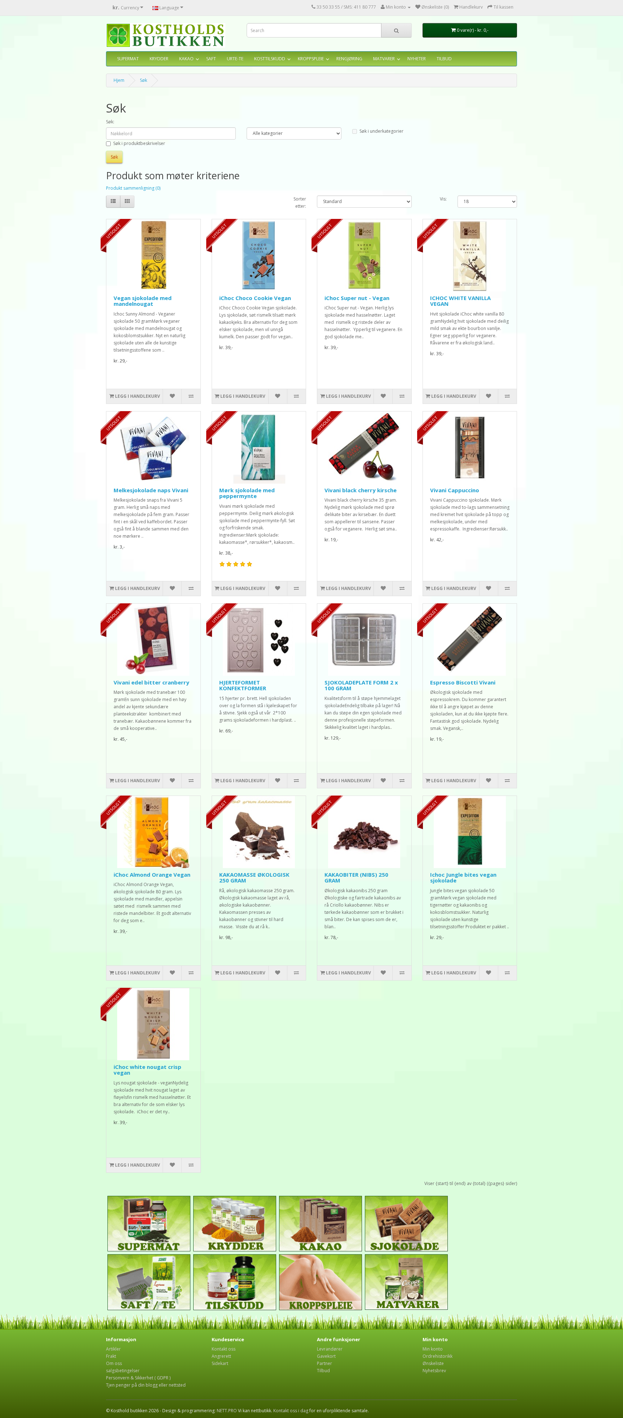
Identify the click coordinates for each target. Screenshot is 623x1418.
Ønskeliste (433, 1363)
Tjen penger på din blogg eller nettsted (146, 1385)
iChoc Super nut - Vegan (356, 297)
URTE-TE (235, 59)
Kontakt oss (223, 1349)
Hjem (119, 80)
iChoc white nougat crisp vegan (147, 1069)
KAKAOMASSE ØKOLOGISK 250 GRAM (254, 877)
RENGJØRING (349, 59)
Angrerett (221, 1356)
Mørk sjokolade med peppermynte (247, 493)
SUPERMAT (128, 59)
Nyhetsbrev (434, 1371)
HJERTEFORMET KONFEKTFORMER (242, 685)
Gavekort (326, 1356)
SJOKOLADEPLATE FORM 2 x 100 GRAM (361, 685)
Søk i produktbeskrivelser (139, 143)
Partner (324, 1363)
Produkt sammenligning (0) (133, 188)
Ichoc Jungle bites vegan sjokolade (463, 877)
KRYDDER (159, 59)
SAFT (211, 59)
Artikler (113, 1349)
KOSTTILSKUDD (269, 59)
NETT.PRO (227, 1411)
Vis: (443, 199)
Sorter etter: (299, 202)
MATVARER (384, 59)
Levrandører (330, 1349)
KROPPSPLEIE (311, 59)
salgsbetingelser (123, 1371)
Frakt (111, 1356)
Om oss (114, 1363)
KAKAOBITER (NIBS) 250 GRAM (356, 877)
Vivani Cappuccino (454, 490)
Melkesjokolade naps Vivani (151, 490)
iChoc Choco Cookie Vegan (255, 297)
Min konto (433, 1349)
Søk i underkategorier (381, 131)
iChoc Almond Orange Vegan (152, 874)
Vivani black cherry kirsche (360, 490)
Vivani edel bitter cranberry (151, 682)
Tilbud (323, 1371)
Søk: (110, 122)
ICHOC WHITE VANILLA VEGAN (460, 301)
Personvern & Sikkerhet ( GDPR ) (138, 1378)
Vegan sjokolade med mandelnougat (143, 301)
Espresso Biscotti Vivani (462, 682)
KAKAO (186, 59)
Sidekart (220, 1363)
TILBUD (444, 59)
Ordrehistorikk (437, 1356)
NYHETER (416, 59)
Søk (143, 80)
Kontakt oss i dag (290, 1411)
